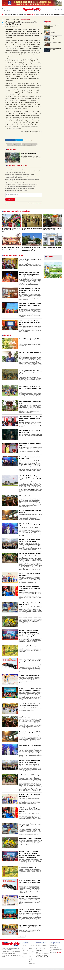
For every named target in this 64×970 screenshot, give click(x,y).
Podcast (37, 14)
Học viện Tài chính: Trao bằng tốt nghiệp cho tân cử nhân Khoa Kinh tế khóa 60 (30, 689)
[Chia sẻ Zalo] (3, 23)
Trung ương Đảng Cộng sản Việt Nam (30, 144)
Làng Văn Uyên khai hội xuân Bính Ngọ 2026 (16, 169)
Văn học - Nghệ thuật (21, 14)
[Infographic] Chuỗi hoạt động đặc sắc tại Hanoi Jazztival (29, 574)
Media (30, 961)
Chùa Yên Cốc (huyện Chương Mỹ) (54, 37)
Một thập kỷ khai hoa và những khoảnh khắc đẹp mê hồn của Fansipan (29, 540)
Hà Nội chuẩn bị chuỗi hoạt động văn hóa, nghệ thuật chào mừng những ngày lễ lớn (30, 477)
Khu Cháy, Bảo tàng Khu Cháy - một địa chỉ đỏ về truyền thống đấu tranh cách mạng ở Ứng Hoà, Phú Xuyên (31, 249)
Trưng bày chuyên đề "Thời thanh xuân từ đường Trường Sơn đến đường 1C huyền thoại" (29, 290)
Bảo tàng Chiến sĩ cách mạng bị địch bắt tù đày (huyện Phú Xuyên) (52, 229)
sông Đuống (17, 145)
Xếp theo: (29, 202)
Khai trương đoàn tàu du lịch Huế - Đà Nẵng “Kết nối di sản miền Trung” (21, 184)
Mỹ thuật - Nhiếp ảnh (53, 14)
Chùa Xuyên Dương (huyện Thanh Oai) (55, 49)
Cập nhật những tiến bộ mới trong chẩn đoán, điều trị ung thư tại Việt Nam (30, 704)
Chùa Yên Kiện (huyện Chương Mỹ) (54, 31)
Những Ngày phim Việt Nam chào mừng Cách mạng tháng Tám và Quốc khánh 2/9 (30, 661)
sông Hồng (23, 145)
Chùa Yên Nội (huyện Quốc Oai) (30, 153)
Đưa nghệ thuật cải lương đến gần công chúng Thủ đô (30, 444)
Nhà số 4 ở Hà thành (24, 496)
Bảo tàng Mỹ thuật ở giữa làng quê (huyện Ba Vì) (32, 229)
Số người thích (39, 202)
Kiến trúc (30, 959)
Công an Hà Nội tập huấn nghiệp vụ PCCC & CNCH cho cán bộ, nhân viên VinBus (29, 322)
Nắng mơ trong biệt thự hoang (27, 646)
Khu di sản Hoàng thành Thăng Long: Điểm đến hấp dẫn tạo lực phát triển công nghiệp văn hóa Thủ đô (29, 274)
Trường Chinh (29, 145)
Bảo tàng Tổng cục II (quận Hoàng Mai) (52, 247)
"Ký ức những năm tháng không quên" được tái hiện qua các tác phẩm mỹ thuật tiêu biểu (30, 372)
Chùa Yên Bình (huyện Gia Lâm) (55, 43)
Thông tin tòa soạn (53, 945)
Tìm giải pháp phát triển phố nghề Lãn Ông (15, 182)
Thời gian (33, 203)
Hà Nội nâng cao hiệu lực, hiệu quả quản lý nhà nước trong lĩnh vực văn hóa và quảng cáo (30, 588)
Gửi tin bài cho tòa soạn (54, 947)
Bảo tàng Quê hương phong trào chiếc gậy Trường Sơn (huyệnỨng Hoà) (10, 248)
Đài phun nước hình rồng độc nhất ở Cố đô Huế (16, 190)
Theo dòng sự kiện (8, 14)
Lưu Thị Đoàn (10, 145)
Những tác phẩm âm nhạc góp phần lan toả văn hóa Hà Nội (30, 457)
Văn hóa (14, 14)
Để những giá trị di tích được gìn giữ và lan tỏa (30, 402)
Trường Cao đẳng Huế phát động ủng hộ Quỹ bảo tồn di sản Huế (20, 174)
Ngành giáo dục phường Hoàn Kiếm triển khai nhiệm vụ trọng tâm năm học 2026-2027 (30, 305)
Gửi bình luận (10, 199)
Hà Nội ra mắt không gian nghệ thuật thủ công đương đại (30, 260)
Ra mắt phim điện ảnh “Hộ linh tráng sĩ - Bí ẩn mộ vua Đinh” (30, 431)
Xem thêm (22, 936)
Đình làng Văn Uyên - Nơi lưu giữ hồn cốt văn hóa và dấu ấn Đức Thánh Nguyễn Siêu (11, 230)
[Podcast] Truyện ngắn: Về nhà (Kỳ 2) (29, 675)
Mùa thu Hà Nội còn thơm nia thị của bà (30, 617)
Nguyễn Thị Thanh (17, 144)
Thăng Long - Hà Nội (30, 14)
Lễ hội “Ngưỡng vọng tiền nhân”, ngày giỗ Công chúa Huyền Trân (20, 186)
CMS (52, 968)
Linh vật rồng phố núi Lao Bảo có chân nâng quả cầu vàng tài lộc (20, 188)
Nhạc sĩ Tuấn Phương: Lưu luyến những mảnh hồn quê (30, 353)
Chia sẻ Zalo (19, 140)
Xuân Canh (10, 144)
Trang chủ (7, 19)
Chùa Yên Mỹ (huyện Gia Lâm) (55, 26)
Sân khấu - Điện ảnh (44, 14)
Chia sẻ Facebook (10, 140)
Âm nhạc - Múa (31, 957)
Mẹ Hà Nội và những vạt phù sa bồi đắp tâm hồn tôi (30, 511)
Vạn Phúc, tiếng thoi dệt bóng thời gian (30, 553)
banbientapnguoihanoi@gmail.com (42, 953)
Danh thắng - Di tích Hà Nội (25, 19)
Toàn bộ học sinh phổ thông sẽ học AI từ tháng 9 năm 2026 (30, 603)
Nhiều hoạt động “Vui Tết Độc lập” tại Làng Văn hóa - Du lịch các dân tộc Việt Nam (30, 388)
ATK (35, 145)
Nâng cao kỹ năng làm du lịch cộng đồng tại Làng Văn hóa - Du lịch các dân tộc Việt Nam (30, 418)
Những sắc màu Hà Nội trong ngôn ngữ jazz (30, 524)
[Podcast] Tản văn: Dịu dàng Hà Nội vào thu (30, 340)
